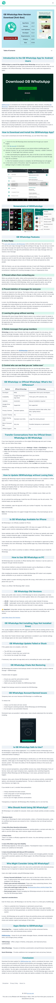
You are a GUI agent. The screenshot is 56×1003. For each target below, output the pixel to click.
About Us (22, 983)
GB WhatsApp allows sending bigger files (40, 887)
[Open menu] (53, 3)
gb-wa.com (13, 146)
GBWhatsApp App (25, 961)
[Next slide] (53, 219)
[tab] (26, 231)
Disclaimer (5, 983)
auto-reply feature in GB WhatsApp (14, 244)
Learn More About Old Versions (11, 617)
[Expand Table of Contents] (51, 50)
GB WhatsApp (23, 350)
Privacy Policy (14, 983)
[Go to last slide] (3, 219)
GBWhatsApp (6, 104)
